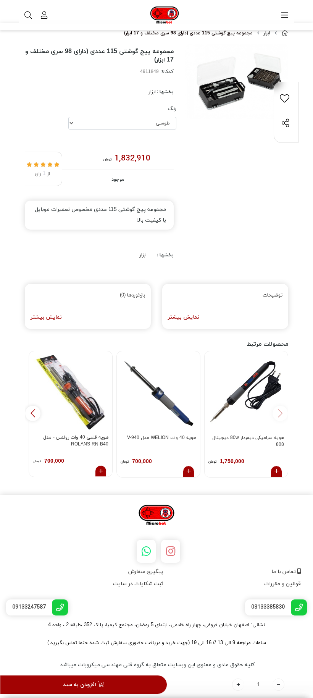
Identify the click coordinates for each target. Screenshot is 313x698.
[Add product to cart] (276, 471)
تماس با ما (284, 571)
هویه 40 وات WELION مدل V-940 (161, 438)
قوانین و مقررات (282, 584)
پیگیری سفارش (145, 571)
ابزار (267, 33)
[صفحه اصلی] (284, 33)
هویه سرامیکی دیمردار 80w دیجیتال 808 (248, 441)
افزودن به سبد (80, 684)
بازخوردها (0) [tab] (132, 295)
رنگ (172, 108)
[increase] (238, 685)
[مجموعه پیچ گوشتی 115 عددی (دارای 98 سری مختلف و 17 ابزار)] (156, 515)
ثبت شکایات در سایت (138, 584)
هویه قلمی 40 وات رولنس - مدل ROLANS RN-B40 (75, 440)
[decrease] (278, 685)
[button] (32, 413)
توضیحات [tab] (272, 295)
